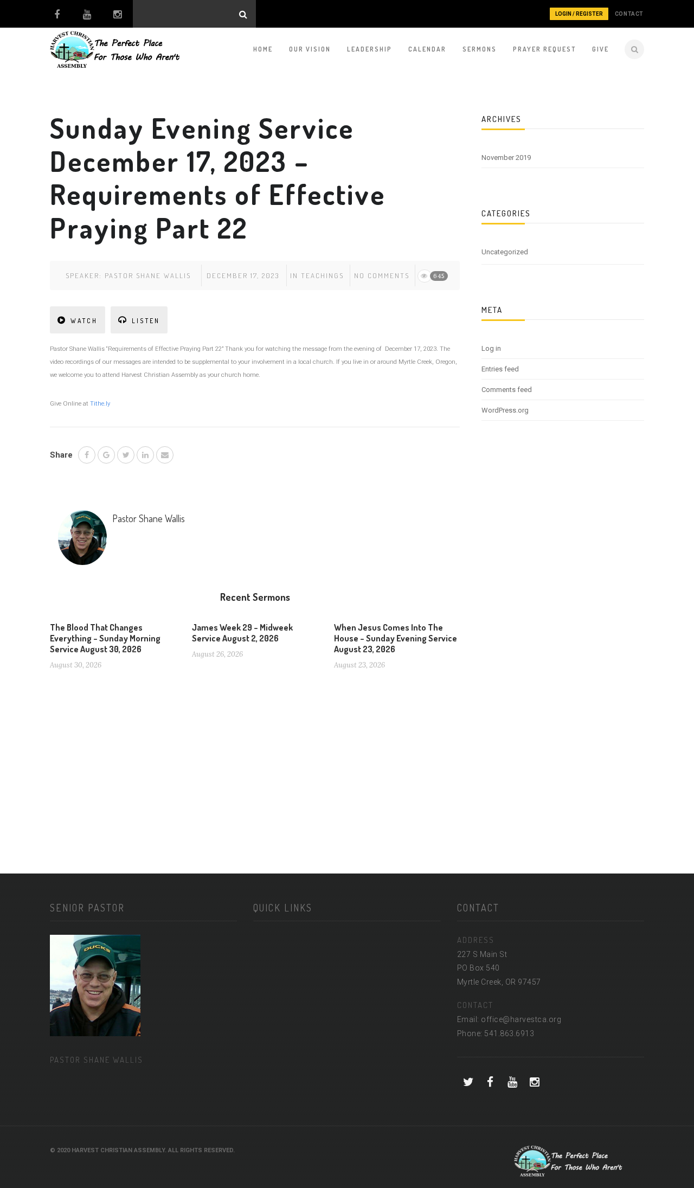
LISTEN (146, 321)
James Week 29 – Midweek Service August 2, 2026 (242, 633)
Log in (491, 348)
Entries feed (500, 369)
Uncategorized (504, 252)
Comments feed (506, 390)
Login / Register (579, 14)
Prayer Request (544, 49)
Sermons (479, 49)
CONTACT (629, 14)
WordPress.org (505, 410)
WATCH (84, 321)
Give (600, 49)
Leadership (369, 49)
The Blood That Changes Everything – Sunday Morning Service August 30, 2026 (105, 638)
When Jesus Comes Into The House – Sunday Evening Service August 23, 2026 (395, 638)
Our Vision (310, 49)
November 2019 (506, 157)
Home (263, 49)
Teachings (322, 275)
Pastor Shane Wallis (148, 275)
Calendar (427, 49)
